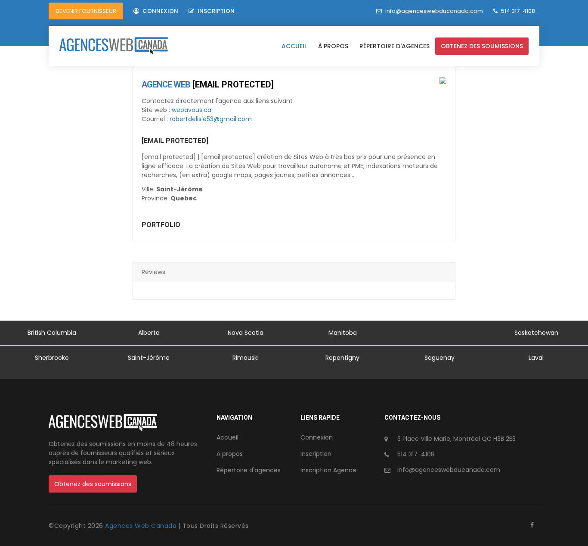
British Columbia (52, 332)
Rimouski (245, 357)
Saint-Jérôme (149, 357)
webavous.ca (191, 110)
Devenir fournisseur (86, 11)
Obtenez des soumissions (482, 46)
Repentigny (342, 357)
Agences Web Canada (142, 525)
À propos (333, 46)
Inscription (215, 11)
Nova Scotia (245, 332)
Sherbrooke (52, 357)
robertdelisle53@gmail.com (211, 119)
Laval (536, 357)
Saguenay (439, 357)
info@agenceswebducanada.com (434, 11)
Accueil (294, 46)
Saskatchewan (536, 332)
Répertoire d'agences (394, 46)
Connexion (159, 11)
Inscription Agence (328, 470)
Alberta (149, 332)
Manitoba (342, 332)
